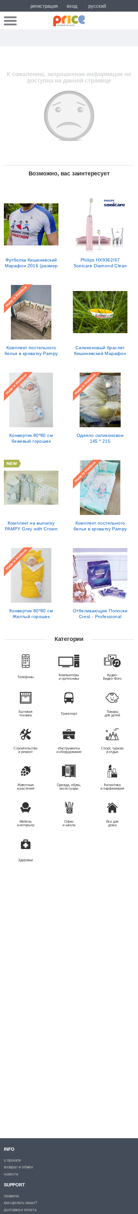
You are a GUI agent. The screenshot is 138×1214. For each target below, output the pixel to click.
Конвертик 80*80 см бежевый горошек (31, 438)
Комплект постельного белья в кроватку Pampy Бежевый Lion (31, 350)
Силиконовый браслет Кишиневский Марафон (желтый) (100, 350)
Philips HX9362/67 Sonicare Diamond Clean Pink (100, 262)
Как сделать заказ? (20, 1203)
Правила (11, 1196)
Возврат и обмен (18, 1167)
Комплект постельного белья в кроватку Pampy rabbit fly (100, 525)
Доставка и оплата (20, 1210)
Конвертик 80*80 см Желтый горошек (31, 613)
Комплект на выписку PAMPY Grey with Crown (31, 525)
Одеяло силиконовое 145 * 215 (100, 438)
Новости (11, 1174)
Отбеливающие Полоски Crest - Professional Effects (100, 613)
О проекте (12, 1160)
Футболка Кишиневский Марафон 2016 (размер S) (31, 262)
